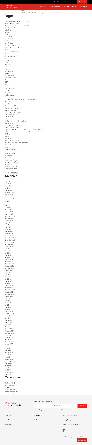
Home (7, 84)
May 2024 (8, 227)
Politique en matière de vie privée (15, 121)
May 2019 (8, 327)
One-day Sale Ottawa (11, 110)
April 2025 (8, 207)
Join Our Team (9, 88)
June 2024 (8, 225)
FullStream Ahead (10, 78)
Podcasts (7, 119)
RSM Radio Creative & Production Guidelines (19, 132)
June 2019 (8, 324)
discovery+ (8, 67)
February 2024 (9, 233)
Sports (7, 136)
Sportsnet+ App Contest (12, 140)
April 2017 (8, 348)
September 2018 (10, 333)
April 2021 (8, 305)
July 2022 (8, 272)
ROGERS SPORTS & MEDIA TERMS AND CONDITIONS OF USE (25, 130)
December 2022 (10, 262)
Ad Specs (37, 415)
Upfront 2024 (9, 156)
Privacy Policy (9, 123)
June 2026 (8, 184)
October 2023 (9, 242)
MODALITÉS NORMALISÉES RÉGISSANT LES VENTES (22, 99)
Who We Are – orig (11, 166)
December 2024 (10, 216)
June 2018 (8, 335)
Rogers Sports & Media (31, 13)
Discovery (8, 65)
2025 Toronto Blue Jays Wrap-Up (15, 28)
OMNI (7, 104)
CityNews (8, 54)
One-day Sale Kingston (12, 108)
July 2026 (8, 181)
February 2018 (9, 337)
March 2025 (8, 210)
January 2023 (9, 259)
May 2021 (8, 303)
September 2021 (10, 294)
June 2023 (8, 249)
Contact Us (82, 2)
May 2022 (8, 277)
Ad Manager (9, 36)
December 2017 (10, 342)
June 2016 (8, 355)
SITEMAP (7, 134)
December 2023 (10, 238)
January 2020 (9, 322)
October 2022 (9, 266)
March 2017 (8, 350)
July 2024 (8, 223)
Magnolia (8, 93)
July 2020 (8, 316)
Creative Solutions (10, 171)
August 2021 (9, 296)
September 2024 (10, 218)
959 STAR (8, 30)
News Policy (8, 101)
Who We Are (9, 164)
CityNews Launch (10, 56)
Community (8, 385)
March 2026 (8, 190)
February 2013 (9, 372)
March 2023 (8, 255)
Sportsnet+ (8, 138)
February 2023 (9, 257)
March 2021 (8, 307)
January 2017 (9, 353)
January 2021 (9, 311)
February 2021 (9, 309)
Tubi (6, 151)
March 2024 (8, 231)
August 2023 (9, 246)
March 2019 (8, 329)
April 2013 (8, 370)
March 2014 (8, 363)
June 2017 (8, 346)
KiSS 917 (7, 91)
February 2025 (9, 212)
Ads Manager (9, 43)
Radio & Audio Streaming (13, 125)
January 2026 (9, 194)
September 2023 (10, 244)
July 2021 (8, 298)
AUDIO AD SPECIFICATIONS (14, 47)
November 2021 (10, 290)
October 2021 (9, 292)
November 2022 (10, 264)
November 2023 (10, 240)
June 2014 (8, 361)
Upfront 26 (8, 158)
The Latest (68, 2)
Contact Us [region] (82, 440)
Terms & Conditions (11, 149)
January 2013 (9, 374)
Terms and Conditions (70, 415)
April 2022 (8, 279)
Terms (6, 147)
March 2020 (8, 320)
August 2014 (9, 359)
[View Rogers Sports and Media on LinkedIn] (64, 430)
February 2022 (9, 283)
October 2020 (9, 314)
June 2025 (8, 203)
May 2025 (8, 205)
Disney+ (7, 69)
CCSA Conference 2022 (12, 52)
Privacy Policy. (61, 410)
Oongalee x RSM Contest (13, 112)
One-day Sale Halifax (11, 106)
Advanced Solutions (11, 169)
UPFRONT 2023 (10, 153)
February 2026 (9, 192)
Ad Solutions (9, 41)
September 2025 (10, 199)
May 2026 (8, 186)
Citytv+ (7, 60)
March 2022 (8, 281)
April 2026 (8, 188)
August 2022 (9, 270)
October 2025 (9, 197)
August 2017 (9, 344)
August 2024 (9, 220)
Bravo (6, 49)
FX (5, 80)
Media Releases (10, 391)
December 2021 (10, 288)
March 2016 (8, 357)
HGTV (6, 82)
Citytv (6, 58)
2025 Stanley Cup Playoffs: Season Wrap (17, 26)
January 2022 (9, 285)
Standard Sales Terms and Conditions (16, 143)
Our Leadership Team (11, 114)
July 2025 (8, 201)
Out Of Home (9, 117)
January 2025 (9, 214)
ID (5, 86)
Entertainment (9, 71)
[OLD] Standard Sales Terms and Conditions (19, 21)
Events (7, 73)
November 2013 (10, 366)
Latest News (8, 389)
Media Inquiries (10, 95)
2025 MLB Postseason (12, 23)
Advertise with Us (10, 45)
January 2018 (9, 340)
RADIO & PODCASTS (11, 173)
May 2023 (8, 251)
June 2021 (8, 301)
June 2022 (8, 275)
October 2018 (9, 331)
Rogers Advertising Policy (13, 127)
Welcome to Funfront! (12, 160)
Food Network (9, 75)
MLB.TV (7, 97)
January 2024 (9, 236)
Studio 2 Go (8, 145)
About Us (57, 2)
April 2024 (8, 229)
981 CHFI (8, 32)
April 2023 (8, 253)
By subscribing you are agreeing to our (49, 410)
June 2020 (8, 318)
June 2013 (8, 368)
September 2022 (10, 268)
